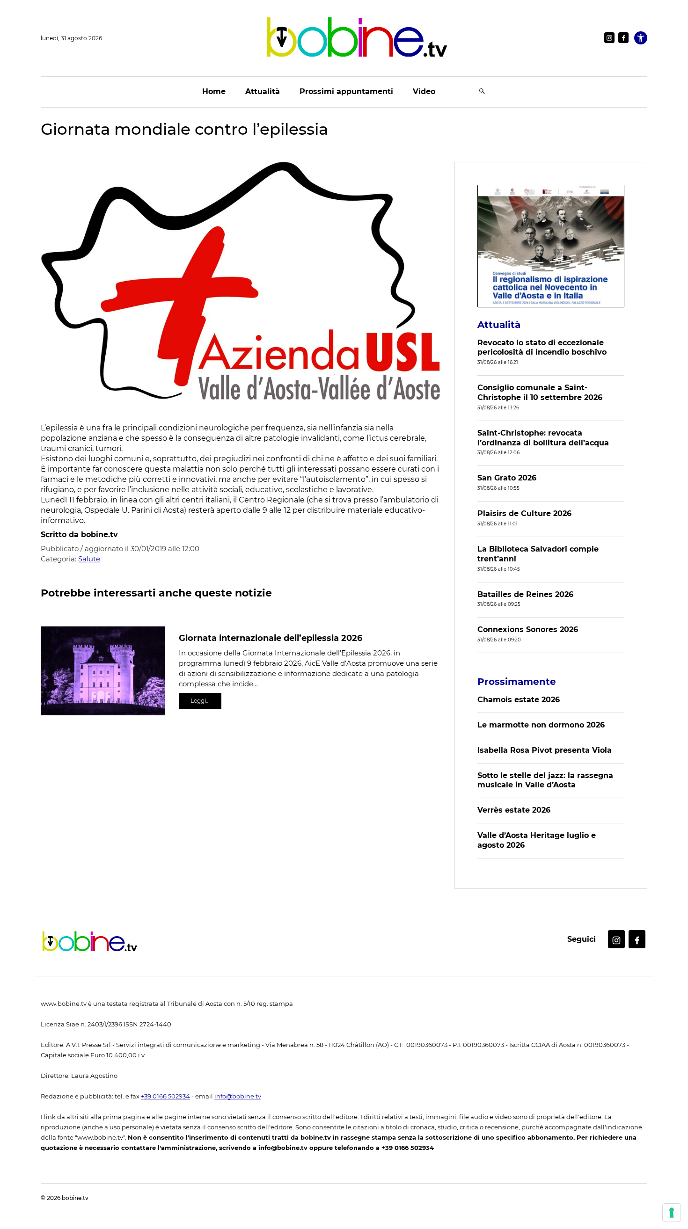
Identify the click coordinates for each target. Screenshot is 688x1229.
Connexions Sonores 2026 (527, 629)
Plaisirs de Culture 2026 (524, 513)
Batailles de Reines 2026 (525, 594)
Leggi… (200, 700)
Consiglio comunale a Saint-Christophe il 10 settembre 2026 (539, 392)
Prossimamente (516, 681)
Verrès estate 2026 (513, 810)
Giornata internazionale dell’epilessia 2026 (270, 638)
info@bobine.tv (237, 1096)
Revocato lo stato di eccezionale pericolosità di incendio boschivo (542, 347)
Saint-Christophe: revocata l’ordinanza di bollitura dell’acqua (543, 438)
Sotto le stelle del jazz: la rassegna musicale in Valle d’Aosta (545, 780)
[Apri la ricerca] (482, 92)
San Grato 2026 (506, 477)
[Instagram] (609, 37)
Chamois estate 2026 (518, 699)
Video (424, 91)
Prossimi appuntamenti (346, 91)
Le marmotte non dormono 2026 (541, 724)
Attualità (262, 91)
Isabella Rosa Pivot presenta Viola (544, 750)
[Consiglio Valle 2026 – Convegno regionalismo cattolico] (550, 246)
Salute (89, 558)
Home (214, 91)
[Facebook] (623, 37)
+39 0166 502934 (165, 1096)
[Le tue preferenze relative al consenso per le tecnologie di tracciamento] (672, 1213)
